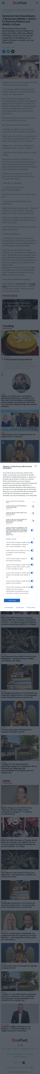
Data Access (20, 607)
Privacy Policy (31, 607)
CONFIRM (12, 600)
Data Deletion (9, 607)
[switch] (32, 506)
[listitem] (20, 501)
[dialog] (20, 537)
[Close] (36, 467)
